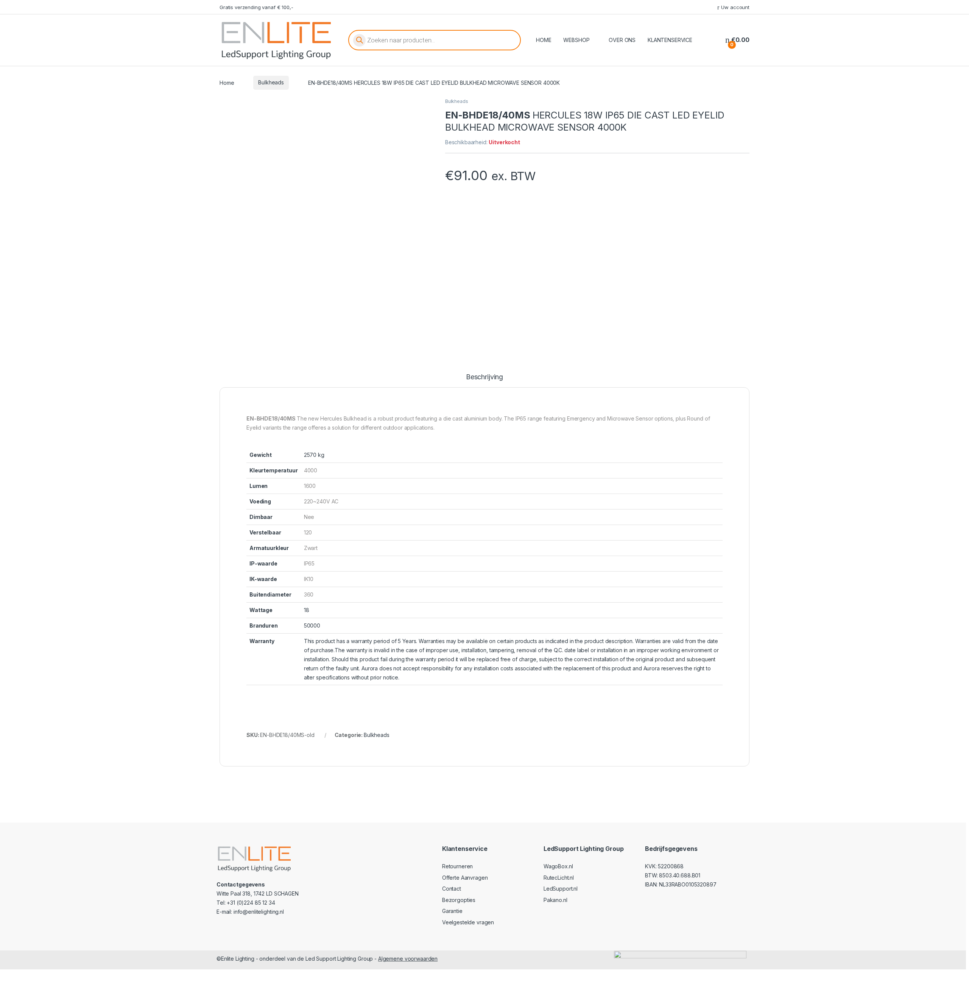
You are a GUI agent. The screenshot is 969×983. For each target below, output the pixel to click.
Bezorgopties (458, 900)
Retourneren (457, 866)
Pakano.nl (555, 900)
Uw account (735, 7)
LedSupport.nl (561, 888)
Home (227, 82)
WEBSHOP (576, 40)
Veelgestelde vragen (468, 922)
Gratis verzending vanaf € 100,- (256, 7)
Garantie (452, 911)
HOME (543, 40)
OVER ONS (622, 40)
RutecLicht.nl (559, 877)
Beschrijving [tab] (484, 377)
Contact (451, 888)
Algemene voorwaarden (408, 958)
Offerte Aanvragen (465, 877)
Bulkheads (271, 82)
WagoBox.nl (558, 866)
